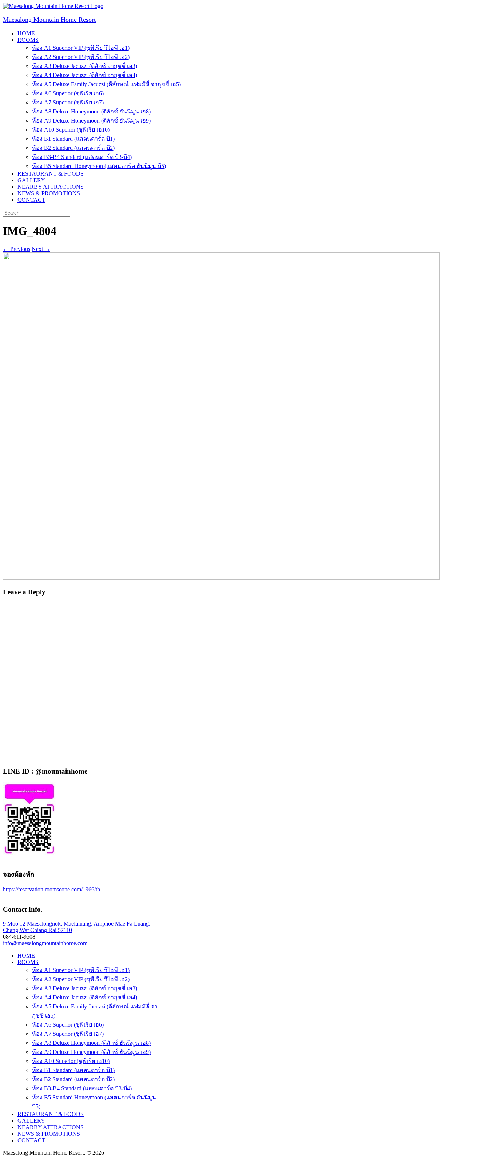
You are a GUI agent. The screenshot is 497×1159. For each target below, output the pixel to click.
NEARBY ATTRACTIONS (50, 187)
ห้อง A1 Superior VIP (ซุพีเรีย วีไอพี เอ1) (81, 48)
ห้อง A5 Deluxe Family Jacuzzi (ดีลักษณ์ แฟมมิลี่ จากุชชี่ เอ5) (106, 84)
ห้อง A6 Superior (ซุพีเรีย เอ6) (68, 93)
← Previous (16, 249)
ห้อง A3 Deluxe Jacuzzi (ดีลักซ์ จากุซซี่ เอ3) (84, 66)
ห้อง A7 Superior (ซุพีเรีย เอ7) (68, 102)
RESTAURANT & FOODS (50, 174)
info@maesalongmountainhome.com (45, 943)
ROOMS (28, 40)
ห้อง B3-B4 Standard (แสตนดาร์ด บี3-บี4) (82, 157)
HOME (26, 33)
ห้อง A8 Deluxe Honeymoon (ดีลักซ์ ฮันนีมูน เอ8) (91, 111)
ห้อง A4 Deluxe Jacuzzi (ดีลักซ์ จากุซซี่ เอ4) (84, 75)
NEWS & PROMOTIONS (48, 193)
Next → (41, 249)
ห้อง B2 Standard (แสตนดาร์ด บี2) (73, 148)
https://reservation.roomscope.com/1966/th (51, 889)
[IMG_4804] (221, 578)
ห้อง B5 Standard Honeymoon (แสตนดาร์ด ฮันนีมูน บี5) (99, 166)
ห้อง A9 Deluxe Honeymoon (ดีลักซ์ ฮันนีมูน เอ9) (91, 120)
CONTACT (31, 200)
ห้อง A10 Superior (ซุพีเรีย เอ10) (71, 130)
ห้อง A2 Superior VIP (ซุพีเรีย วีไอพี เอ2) (81, 57)
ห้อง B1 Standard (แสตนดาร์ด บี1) (73, 139)
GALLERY (31, 180)
